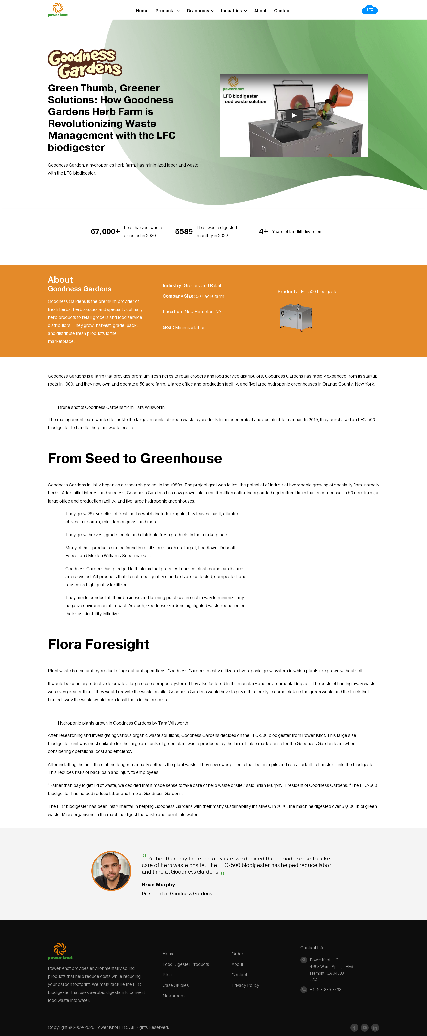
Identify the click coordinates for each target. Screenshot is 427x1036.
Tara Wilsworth (150, 407)
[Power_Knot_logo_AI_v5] (58, 4)
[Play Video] (294, 115)
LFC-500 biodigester (319, 291)
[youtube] (365, 1028)
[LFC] (370, 6)
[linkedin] (375, 1028)
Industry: (173, 285)
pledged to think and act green (142, 568)
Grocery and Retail (202, 285)
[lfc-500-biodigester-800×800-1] (296, 301)
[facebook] (354, 1028)
